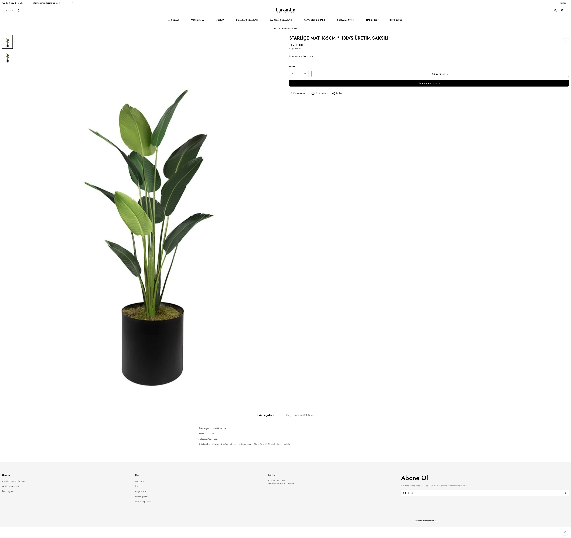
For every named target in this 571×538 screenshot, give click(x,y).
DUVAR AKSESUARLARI (247, 19)
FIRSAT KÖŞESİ (396, 19)
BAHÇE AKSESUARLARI (281, 19)
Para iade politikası (143, 501)
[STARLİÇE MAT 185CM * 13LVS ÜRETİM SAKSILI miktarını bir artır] (305, 73)
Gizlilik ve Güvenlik (10, 486)
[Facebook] (65, 3)
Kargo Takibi (140, 491)
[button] (562, 10)
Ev (275, 28)
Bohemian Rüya (289, 28)
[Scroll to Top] (565, 521)
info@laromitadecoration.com (281, 483)
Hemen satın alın (429, 83)
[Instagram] (72, 3)
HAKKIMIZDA (372, 19)
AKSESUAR (173, 19)
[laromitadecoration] (286, 10)
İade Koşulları (8, 491)
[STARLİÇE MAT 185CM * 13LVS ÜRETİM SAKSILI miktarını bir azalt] (292, 73)
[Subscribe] (565, 493)
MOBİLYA (220, 19)
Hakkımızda (140, 481)
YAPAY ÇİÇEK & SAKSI (314, 19)
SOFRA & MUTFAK (345, 19)
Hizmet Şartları (141, 496)
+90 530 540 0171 (276, 480)
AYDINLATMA (197, 19)
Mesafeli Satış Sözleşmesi (13, 481)
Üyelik (137, 486)
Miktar (292, 66)
